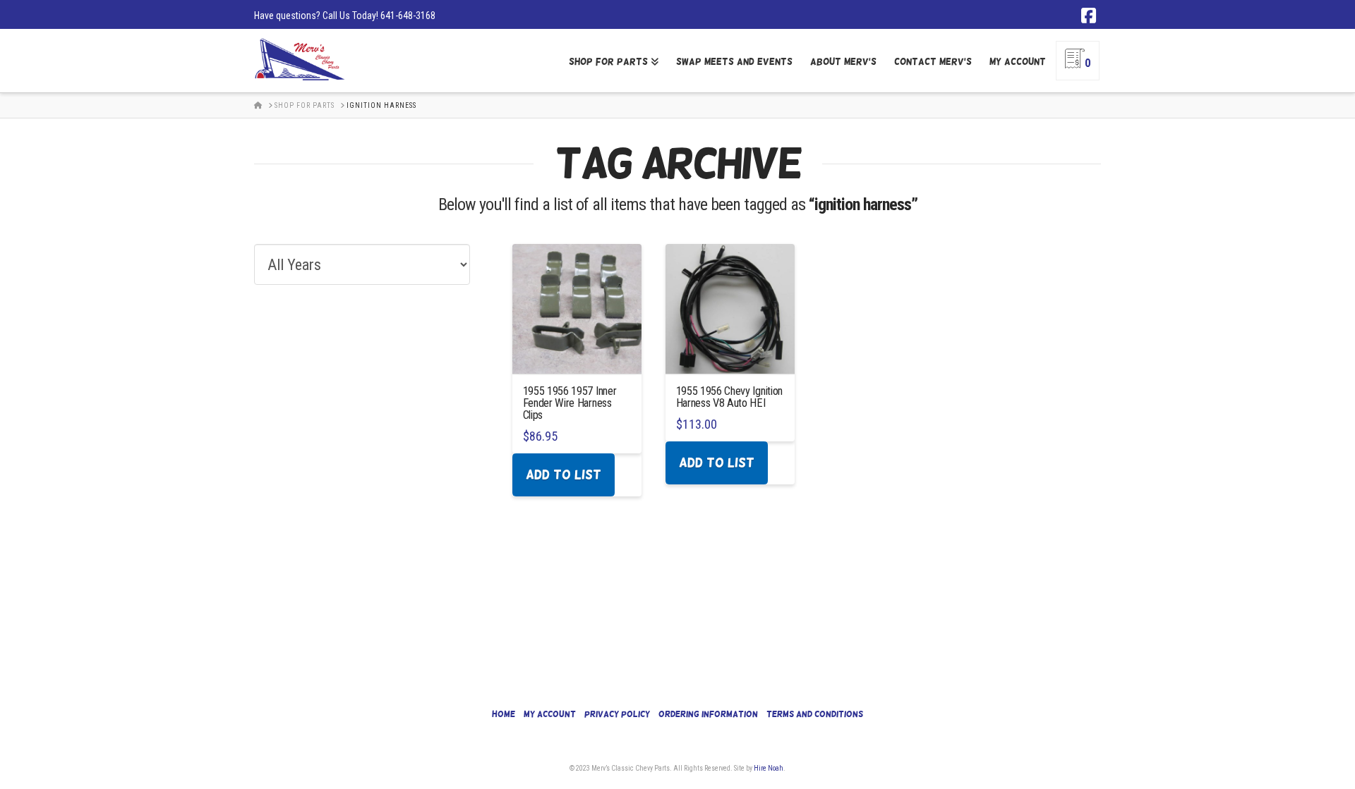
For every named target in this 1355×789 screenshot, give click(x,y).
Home (503, 714)
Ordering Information (708, 714)
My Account (550, 714)
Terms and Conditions (814, 714)
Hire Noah (768, 768)
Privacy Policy (617, 714)
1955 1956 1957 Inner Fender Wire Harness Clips (570, 403)
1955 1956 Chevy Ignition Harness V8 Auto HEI (729, 397)
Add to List (563, 474)
